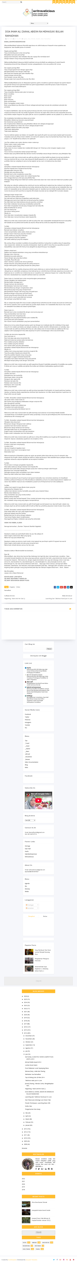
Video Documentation (31, 762)
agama (25, 39)
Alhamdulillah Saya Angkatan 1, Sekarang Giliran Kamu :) (41, 969)
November (28, 1039)
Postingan (30, 905)
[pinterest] (73, 2)
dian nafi (30, 682)
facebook (28, 714)
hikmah (33, 39)
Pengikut (31, 916)
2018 (25, 1021)
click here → (39, 1166)
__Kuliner (27, 749)
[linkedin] (46, 1169)
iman (42, 39)
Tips (26, 740)
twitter (27, 717)
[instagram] (63, 2)
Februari (28, 1122)
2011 (25, 1135)
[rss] (67, 2)
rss (26, 728)
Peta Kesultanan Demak (39, 1202)
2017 (25, 1024)
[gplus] (60, 2)
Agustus (28, 1048)
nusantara (26, 1246)
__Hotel (27, 746)
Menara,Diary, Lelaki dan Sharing (35, 1071)
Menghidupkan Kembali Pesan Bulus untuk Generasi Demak (37, 684)
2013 (25, 1129)
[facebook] (57, 2)
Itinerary (27, 889)
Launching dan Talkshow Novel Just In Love (38, 1097)
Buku (26, 767)
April (26, 1116)
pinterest (27, 720)
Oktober (28, 1042)
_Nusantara (28, 757)
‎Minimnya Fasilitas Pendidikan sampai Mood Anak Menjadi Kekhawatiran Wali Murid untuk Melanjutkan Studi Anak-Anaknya (38, 691)
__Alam (27, 751)
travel (38, 1249)
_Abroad (27, 754)
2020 (25, 1015)
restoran (38, 1246)
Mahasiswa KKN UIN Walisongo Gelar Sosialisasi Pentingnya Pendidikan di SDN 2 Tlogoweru (37, 677)
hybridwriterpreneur (31, 854)
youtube (27, 725)
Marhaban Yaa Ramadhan (33, 1074)
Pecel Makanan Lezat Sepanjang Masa (37, 1068)
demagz (27, 846)
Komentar (30, 908)
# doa (18, 587)
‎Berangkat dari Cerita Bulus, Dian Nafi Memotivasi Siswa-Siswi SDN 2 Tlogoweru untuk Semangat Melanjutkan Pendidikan (37, 699)
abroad (34, 1242)
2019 (25, 1018)
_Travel (27, 743)
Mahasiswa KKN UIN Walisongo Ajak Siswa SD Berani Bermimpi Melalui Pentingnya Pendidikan (37, 670)
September (28, 1045)
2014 (25, 1033)
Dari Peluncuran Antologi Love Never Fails (38, 1100)
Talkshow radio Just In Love (33, 1080)
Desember (28, 1036)
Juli (26, 1051)
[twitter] (53, 2)
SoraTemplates (12, 1260)
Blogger (44, 656)
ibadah (38, 39)
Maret (27, 1119)
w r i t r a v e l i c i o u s (34, 675)
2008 (25, 1144)
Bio (26, 886)
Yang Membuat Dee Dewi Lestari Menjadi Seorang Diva (43, 952)
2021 (25, 1011)
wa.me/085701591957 (31, 871)
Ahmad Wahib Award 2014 (33, 1062)
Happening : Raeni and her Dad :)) (35, 1089)
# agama (12, 587)
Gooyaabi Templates (31, 1260)
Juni (26, 1054)
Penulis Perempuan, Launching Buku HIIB (37, 1103)
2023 (25, 1005)
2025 (25, 999)
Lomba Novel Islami (31, 1065)
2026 (25, 996)
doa (29, 39)
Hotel (24, 1242)
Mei (26, 1113)
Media (27, 891)
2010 (25, 1138)
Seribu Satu (28, 1106)
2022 (25, 1008)
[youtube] (70, 2)
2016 (25, 1027)
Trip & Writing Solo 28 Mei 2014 (34, 1077)
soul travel (26, 1249)
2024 (25, 1002)
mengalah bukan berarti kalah (41, 1210)
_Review (27, 759)
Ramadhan (47, 39)
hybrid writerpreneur (34, 687)
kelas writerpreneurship (45, 916)
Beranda (24, 1148)
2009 (25, 1141)
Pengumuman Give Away (32, 1109)
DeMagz (29, 696)
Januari (27, 1125)
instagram (28, 722)
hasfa (26, 851)
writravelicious (29, 857)
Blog (26, 765)
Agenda (27, 883)
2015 (25, 1030)
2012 (25, 1132)
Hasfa (29, 668)
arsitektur (45, 1242)
